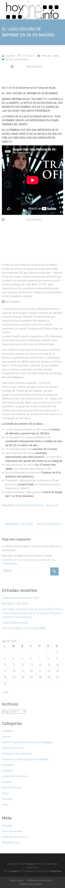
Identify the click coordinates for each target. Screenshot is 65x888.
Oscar (5, 793)
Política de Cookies (31, 884)
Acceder (7, 825)
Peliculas (46, 55)
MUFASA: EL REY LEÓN (15, 603)
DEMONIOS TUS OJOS (17, 524)
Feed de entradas (12, 831)
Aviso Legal (16, 880)
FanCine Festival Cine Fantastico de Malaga (27, 742)
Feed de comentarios (14, 837)
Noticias (6, 782)
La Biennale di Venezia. (15, 776)
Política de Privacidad (39, 880)
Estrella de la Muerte (31, 505)
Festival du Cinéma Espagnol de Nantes (25, 759)
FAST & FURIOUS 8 (50, 524)
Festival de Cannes (13, 748)
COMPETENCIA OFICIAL (15, 622)
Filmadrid (7, 770)
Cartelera (7, 731)
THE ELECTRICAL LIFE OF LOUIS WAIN (23, 628)
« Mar (5, 692)
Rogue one (52, 505)
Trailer (55, 55)
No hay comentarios (16, 59)
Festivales (8, 764)
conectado (35, 546)
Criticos (6, 736)
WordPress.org (11, 842)
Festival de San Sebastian (17, 753)
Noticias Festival (11, 787)
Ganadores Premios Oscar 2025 (20, 597)
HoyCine (10, 55)
